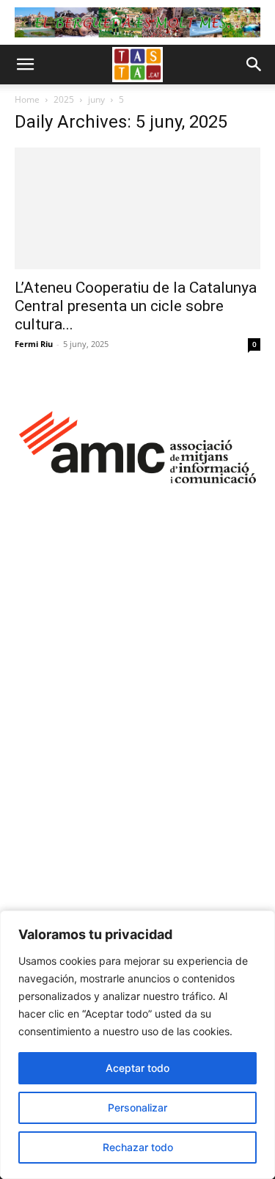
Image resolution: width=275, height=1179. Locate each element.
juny (96, 99)
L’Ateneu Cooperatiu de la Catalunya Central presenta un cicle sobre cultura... (136, 306)
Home (27, 99)
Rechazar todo (138, 1147)
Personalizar (137, 1107)
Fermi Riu (34, 343)
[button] (24, 64)
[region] (137, 1044)
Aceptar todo (137, 1068)
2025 (64, 99)
